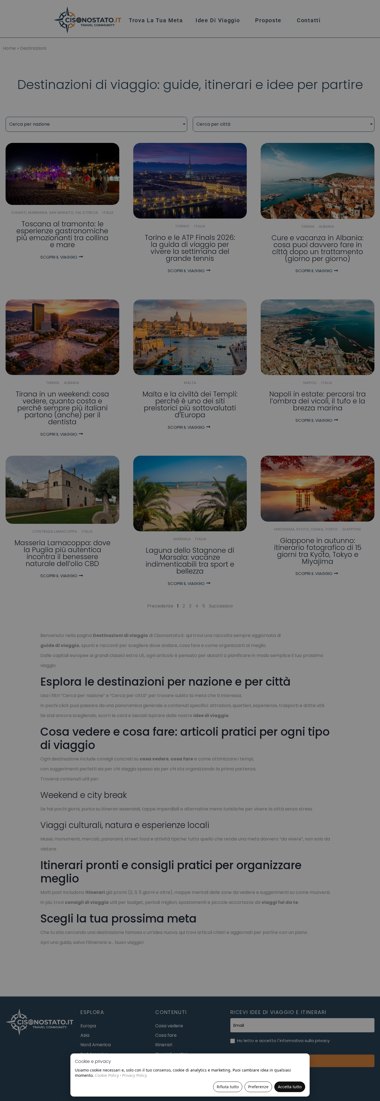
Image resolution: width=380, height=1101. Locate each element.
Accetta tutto (290, 1086)
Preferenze (258, 1086)
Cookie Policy (107, 1075)
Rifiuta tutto (228, 1086)
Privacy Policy (134, 1075)
